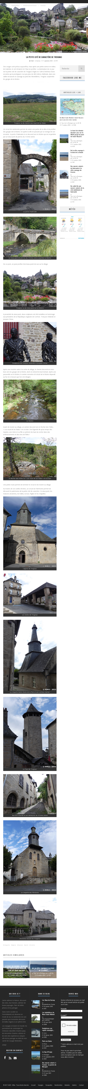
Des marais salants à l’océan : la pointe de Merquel (49, 1065)
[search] (81, 68)
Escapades (49, 1085)
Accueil (33, 1085)
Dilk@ (32, 61)
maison (20, 945)
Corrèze (38, 61)
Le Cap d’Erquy (47, 1052)
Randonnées (58, 1085)
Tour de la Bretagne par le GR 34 (71, 123)
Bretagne (46, 1054)
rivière (32, 945)
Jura (45, 1033)
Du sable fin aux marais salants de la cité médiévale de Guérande (77, 189)
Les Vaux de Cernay (48, 1000)
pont (26, 945)
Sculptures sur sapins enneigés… (48, 1029)
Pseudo (64, 1009)
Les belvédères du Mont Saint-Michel (48, 1013)
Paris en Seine (47, 1041)
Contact (81, 1085)
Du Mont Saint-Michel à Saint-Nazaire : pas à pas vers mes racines (72, 118)
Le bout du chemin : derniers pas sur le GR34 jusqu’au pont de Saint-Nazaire (77, 133)
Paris (45, 1044)
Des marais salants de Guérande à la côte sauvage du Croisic (77, 169)
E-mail (64, 1015)
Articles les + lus (72, 92)
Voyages (40, 1085)
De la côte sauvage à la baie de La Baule (77, 151)
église (14, 945)
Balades (67, 1085)
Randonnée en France (48, 1004)
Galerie (74, 1085)
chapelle (7, 945)
